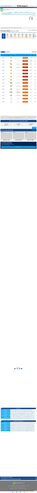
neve (21, 12)
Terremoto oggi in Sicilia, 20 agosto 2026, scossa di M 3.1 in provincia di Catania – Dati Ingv (22, 425)
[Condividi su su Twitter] (16, 492)
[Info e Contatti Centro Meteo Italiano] (21, 369)
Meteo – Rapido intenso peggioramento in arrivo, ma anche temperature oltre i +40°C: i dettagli (22, 416)
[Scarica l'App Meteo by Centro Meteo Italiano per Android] (29, 19)
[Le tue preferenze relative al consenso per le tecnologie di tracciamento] (35, 491)
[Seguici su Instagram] (19, 369)
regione (26, 12)
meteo (10, 12)
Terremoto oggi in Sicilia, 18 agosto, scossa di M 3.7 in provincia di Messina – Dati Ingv (21, 427)
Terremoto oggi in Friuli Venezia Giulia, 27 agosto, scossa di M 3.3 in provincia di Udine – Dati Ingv (23, 422)
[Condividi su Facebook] (12, 492)
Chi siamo (35, 7)
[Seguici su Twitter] (17, 369)
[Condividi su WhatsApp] (24, 492)
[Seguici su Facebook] (15, 369)
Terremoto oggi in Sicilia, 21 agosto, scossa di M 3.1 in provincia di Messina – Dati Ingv (21, 424)
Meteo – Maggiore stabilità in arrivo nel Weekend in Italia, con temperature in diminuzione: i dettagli (23, 414)
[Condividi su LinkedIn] (20, 492)
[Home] (7, 11)
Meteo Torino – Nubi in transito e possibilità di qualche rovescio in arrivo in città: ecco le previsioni (23, 413)
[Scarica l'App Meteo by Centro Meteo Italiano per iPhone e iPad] (32, 19)
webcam (16, 12)
